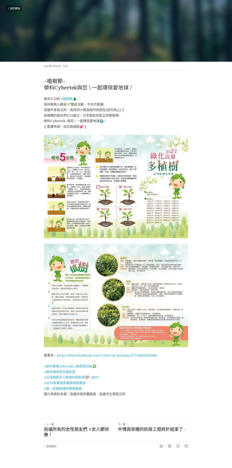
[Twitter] (169, 446)
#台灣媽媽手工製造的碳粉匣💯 (66, 377)
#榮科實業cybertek (58, 366)
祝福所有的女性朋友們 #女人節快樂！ (76, 431)
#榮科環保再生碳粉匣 (59, 371)
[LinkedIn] (178, 446)
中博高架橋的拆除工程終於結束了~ (152, 429)
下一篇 (121, 424)
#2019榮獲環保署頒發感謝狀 (65, 382)
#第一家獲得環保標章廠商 (63, 388)
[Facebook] (161, 446)
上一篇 (50, 424)
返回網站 (15, 8)
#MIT (94, 377)
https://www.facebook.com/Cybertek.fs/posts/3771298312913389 (107, 355)
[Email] (186, 446)
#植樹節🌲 (69, 98)
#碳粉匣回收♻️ (85, 366)
